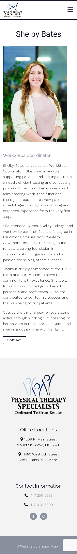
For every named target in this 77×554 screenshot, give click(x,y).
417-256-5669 (41, 495)
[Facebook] (33, 516)
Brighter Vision (49, 546)
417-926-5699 (41, 505)
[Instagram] (43, 516)
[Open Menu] (70, 10)
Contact (14, 340)
